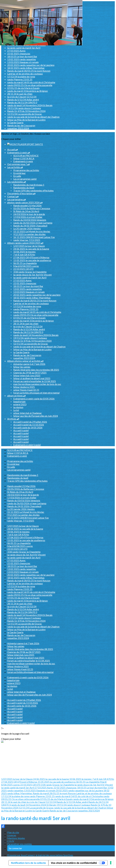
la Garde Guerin (15, 122)
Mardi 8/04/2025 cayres (26, 266)
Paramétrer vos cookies (19, 843)
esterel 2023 (19, 404)
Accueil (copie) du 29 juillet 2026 (30, 421)
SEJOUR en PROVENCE (26, 155)
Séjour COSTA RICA (23, 158)
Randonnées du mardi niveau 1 (28, 184)
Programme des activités (26, 170)
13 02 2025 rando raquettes (21, 59)
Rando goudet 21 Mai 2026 (27, 205)
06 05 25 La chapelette (25, 263)
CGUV (10, 841)
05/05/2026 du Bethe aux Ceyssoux (31, 208)
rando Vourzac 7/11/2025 (26, 240)
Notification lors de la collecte (28, 862)
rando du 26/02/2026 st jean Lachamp (32, 222)
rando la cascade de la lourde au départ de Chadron (33, 116)
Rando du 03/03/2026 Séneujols (29, 219)
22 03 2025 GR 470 (23, 268)
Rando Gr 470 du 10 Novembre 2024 (26, 111)
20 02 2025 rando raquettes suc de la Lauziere (30, 65)
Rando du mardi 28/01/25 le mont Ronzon (28, 70)
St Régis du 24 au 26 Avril (26, 211)
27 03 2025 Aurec (16, 50)
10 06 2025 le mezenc (24, 251)
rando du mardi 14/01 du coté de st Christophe (31, 82)
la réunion (18, 407)
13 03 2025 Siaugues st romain (23, 62)
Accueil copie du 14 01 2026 (27, 427)
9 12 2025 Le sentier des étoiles (29, 234)
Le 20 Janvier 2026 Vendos (27, 228)
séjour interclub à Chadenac (27, 413)
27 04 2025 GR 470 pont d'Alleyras (31, 257)
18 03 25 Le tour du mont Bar (22, 56)
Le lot (16, 410)
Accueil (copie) (21, 430)
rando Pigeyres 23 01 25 (19, 79)
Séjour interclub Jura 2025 (26, 375)
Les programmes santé (25, 178)
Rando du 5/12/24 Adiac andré (23, 99)
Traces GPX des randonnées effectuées (33, 190)
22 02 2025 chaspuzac (18, 53)
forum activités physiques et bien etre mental (36, 392)
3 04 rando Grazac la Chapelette (30, 271)
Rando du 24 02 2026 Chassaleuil (30, 225)
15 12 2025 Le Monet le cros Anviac (31, 231)
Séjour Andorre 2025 (24, 386)
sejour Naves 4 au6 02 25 (26, 389)
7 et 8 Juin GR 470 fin (24, 254)
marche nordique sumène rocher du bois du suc (37, 384)
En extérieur (19, 173)
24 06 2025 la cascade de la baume (31, 248)
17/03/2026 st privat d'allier (27, 217)
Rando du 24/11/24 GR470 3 (22, 102)
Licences (11, 835)
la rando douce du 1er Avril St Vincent (32, 274)
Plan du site (13, 832)
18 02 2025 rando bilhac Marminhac (26, 67)
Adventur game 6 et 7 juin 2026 (29, 363)
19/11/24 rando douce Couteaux (24, 108)
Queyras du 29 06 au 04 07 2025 (30, 372)
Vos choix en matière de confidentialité (74, 862)
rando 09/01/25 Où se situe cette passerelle (29, 85)
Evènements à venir (23, 161)
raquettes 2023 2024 (18, 128)
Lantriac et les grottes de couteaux (25, 73)
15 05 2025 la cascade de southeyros (32, 260)
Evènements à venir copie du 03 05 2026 (34, 398)
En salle (17, 176)
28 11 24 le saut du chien (19, 93)
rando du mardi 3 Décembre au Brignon (27, 90)
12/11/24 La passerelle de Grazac (24, 113)
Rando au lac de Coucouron (21, 125)
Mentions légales (16, 838)
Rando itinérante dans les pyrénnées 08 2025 (36, 369)
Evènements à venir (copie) (27, 444)
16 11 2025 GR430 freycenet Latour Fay (34, 237)
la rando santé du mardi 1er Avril (23, 47)
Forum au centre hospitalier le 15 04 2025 (34, 381)
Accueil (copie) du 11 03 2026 (28, 424)
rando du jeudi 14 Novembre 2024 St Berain (29, 105)
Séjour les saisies (21, 366)
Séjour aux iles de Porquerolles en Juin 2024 (35, 415)
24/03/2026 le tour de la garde (29, 214)
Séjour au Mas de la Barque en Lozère (26, 119)
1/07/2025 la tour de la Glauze (29, 245)
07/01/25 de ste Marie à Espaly (23, 88)
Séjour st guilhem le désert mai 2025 (31, 378)
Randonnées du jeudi (23, 187)
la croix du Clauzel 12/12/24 (21, 96)
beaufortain (19, 401)
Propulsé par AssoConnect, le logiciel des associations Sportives (40, 855)
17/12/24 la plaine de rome (21, 76)
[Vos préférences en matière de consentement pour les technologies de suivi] (111, 863)
